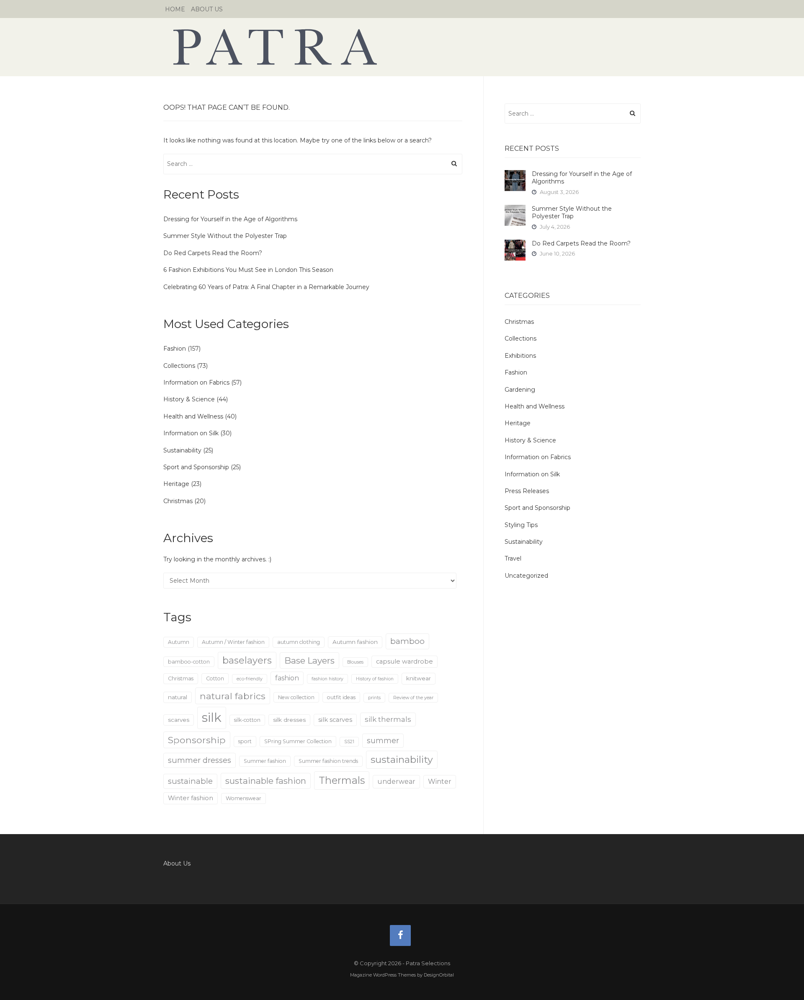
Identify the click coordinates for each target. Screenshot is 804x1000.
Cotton (215, 678)
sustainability (402, 759)
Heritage (176, 484)
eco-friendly (250, 679)
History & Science (189, 399)
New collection (296, 697)
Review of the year (413, 697)
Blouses (355, 662)
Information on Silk (191, 433)
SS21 (349, 741)
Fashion (174, 348)
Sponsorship (197, 739)
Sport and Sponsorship (196, 467)
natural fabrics (232, 695)
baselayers (247, 660)
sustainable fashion (265, 780)
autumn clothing (298, 642)
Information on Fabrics (196, 382)
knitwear (418, 678)
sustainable (190, 781)
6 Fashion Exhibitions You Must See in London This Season (248, 270)
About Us (207, 9)
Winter (439, 782)
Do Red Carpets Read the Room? (212, 253)
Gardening (520, 389)
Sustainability (182, 450)
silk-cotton (247, 720)
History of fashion (375, 679)
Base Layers (309, 660)
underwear (396, 782)
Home (175, 9)
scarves (178, 719)
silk (212, 717)
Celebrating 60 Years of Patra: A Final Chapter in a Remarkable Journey (266, 287)
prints (374, 697)
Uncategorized (526, 575)
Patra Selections (402, 47)
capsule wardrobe (404, 661)
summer (383, 740)
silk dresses (289, 719)
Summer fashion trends (328, 761)
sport (245, 741)
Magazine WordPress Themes (383, 975)
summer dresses (199, 760)
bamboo (407, 641)
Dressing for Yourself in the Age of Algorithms (230, 219)
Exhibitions (520, 355)
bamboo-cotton (189, 662)
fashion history (327, 679)
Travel (513, 558)
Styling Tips (521, 525)
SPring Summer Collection (298, 741)
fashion (287, 678)
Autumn (178, 642)
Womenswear (243, 798)
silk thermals (388, 719)
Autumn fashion (355, 641)
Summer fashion (265, 761)
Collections (179, 366)
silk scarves (335, 720)
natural (177, 697)
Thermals (342, 780)
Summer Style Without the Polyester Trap (225, 236)
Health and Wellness (193, 416)
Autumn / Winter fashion (233, 642)
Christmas (178, 501)
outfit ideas (341, 697)
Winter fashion (190, 798)
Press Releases (527, 491)
